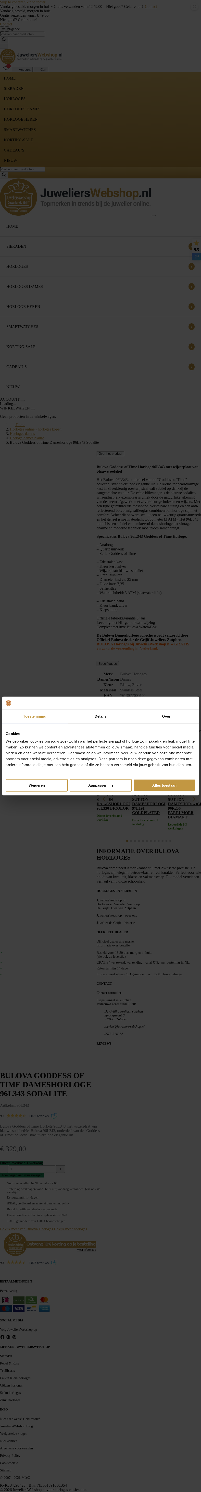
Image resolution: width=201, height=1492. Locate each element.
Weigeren (37, 785)
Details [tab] (101, 716)
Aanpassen (97, 785)
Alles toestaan (164, 785)
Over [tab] (166, 716)
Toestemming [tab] (34, 716)
